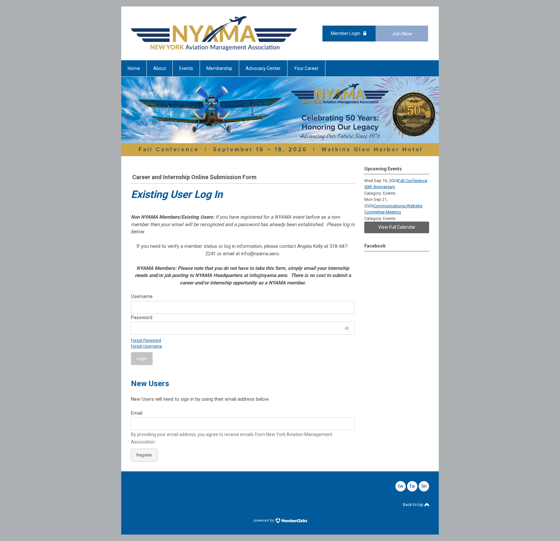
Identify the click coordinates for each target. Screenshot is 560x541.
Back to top (413, 504)
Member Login (345, 33)
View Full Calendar (396, 227)
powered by (264, 520)
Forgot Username (146, 346)
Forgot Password (146, 340)
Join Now (402, 34)
